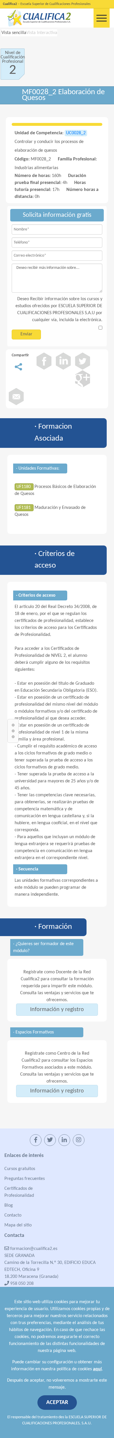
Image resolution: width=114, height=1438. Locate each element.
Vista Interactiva (41, 33)
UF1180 (24, 486)
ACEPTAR (57, 1402)
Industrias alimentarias (36, 168)
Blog (8, 1205)
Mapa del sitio (18, 1225)
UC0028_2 (76, 133)
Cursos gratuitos (19, 1169)
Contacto (12, 1215)
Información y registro (57, 1010)
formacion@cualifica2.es (33, 1248)
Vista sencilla (13, 33)
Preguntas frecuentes (24, 1178)
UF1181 (24, 507)
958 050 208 (21, 1283)
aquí (97, 1369)
